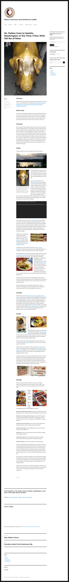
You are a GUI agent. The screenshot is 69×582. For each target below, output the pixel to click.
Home (5, 24)
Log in (6, 558)
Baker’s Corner (28, 24)
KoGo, (35, 342)
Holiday (10, 24)
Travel (8, 105)
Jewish (10, 104)
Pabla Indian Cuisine (21, 255)
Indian (7, 104)
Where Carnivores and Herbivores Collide (20, 19)
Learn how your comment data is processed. (30, 526)
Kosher (5, 105)
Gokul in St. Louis (42, 262)
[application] (31, 209)
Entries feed (7, 559)
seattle (5, 108)
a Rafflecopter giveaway (21, 106)
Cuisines (21, 24)
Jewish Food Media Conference (33, 306)
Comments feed (7, 560)
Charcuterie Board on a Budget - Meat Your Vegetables (20, 497)
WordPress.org (7, 561)
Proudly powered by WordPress (24, 577)
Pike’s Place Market (36, 182)
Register (6, 557)
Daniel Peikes (6, 101)
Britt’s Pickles (32, 220)
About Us (35, 24)
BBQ (15, 24)
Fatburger (27, 342)
